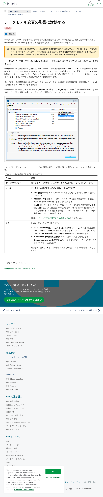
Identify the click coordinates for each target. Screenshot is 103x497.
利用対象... (11, 34)
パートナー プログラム (15, 459)
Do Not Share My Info (84, 489)
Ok (53, 471)
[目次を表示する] (5, 11)
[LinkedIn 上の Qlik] (89, 482)
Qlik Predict (11, 386)
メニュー (98, 5)
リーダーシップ (12, 445)
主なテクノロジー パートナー (18, 422)
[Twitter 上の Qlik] (85, 482)
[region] (34, 479)
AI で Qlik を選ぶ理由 (14, 415)
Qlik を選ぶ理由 (12, 401)
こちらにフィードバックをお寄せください (24, 300)
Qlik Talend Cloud (13, 365)
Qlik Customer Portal (15, 342)
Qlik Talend (11, 362)
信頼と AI (10, 412)
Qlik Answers (12, 382)
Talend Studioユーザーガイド (19, 11)
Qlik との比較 (11, 419)
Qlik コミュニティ (72, 482)
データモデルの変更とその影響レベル (54, 218)
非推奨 (8, 28)
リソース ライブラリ (14, 346)
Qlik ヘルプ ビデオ (13, 328)
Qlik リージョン (12, 429)
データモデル (76, 11)
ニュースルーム (12, 466)
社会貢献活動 (11, 448)
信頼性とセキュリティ (15, 405)
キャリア (9, 462)
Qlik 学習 (10, 339)
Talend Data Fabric (14, 369)
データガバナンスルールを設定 (57, 11)
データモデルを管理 (15, 14)
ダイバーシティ (12, 452)
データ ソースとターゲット (17, 426)
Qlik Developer (12, 332)
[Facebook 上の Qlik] (94, 482)
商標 (70, 489)
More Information (53, 477)
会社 (8, 441)
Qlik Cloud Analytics (14, 379)
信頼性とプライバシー (15, 408)
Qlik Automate (12, 389)
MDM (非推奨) (38, 11)
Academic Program (14, 455)
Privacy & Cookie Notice (24, 490)
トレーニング (11, 335)
